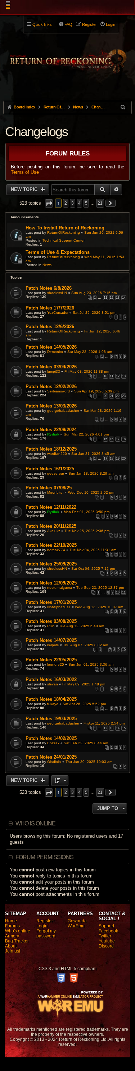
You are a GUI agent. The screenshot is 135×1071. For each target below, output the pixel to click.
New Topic (25, 189)
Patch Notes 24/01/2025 (51, 757)
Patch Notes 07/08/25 (49, 487)
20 (105, 396)
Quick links (42, 24)
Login (42, 925)
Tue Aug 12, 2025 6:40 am (81, 626)
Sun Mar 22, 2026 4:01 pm (86, 434)
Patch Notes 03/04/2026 (51, 366)
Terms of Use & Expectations (58, 252)
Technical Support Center (63, 240)
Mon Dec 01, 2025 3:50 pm (86, 512)
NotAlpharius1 (59, 607)
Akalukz (53, 531)
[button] (49, 203)
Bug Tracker (17, 941)
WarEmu (76, 925)
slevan (52, 684)
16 (111, 439)
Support (106, 925)
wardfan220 (57, 454)
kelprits (53, 645)
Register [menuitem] (89, 24)
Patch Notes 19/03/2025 (51, 718)
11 (105, 297)
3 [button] (72, 203)
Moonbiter (55, 492)
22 (118, 396)
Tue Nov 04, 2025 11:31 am (92, 550)
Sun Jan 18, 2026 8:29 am (90, 473)
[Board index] (67, 58)
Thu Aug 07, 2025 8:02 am (85, 645)
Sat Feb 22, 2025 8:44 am (86, 743)
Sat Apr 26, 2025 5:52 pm (84, 704)
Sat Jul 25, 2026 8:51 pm (94, 313)
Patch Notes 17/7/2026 (50, 308)
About (11, 946)
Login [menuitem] (110, 24)
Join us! (12, 951)
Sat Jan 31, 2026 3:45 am (93, 454)
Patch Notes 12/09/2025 (51, 583)
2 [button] (65, 203)
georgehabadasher (63, 411)
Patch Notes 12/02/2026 (51, 386)
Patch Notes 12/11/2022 (51, 507)
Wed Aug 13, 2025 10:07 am (99, 607)
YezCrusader (57, 313)
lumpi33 (53, 371)
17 (118, 439)
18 (124, 439)
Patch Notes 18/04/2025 (51, 699)
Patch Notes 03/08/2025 (51, 621)
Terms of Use (25, 172)
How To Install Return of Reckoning (65, 228)
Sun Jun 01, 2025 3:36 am (90, 664)
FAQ (68, 24)
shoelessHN (57, 293)
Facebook (108, 930)
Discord (106, 946)
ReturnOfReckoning (63, 232)
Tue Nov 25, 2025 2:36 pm (86, 531)
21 (111, 396)
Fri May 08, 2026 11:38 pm (86, 371)
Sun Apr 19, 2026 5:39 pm (96, 391)
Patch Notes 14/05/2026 (51, 347)
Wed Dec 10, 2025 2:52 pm (91, 492)
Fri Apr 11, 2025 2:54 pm (104, 723)
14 (124, 297)
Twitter (105, 936)
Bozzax (53, 743)
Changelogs (36, 131)
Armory (12, 936)
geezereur (55, 473)
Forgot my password (46, 933)
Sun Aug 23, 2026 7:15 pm (94, 293)
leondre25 (55, 664)
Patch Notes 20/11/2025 (51, 526)
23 (124, 396)
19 (118, 458)
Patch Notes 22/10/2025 (51, 545)
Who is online (35, 823)
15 (105, 439)
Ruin (51, 626)
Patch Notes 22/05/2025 (51, 659)
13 (118, 297)
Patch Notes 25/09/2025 (51, 564)
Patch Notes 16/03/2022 (51, 679)
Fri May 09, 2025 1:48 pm (83, 684)
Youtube (107, 941)
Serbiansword (58, 391)
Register (44, 920)
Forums (12, 925)
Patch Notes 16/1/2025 (50, 468)
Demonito (55, 352)
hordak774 (56, 550)
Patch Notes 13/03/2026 (51, 406)
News (46, 265)
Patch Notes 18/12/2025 (51, 449)
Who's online (17, 930)
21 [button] (100, 203)
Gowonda (77, 920)
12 (111, 297)
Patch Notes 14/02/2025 (51, 738)
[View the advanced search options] (123, 107)
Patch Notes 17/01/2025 (51, 602)
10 (105, 376)
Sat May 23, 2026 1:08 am (89, 352)
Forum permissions (44, 857)
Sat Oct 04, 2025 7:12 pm (93, 569)
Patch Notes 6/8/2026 (49, 288)
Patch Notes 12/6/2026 (50, 326)
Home (11, 920)
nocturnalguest (59, 588)
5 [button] (86, 203)
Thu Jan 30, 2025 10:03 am (89, 762)
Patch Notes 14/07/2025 (51, 640)
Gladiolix (54, 762)
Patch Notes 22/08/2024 (51, 429)
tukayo (52, 704)
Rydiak (53, 434)
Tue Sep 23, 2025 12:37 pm (100, 588)
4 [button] (79, 203)
